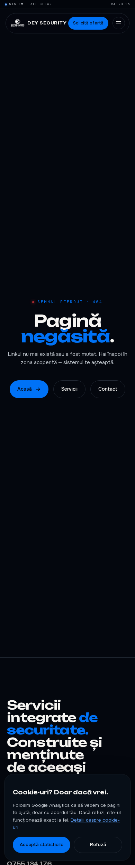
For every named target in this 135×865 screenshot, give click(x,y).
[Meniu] (118, 23)
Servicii (69, 389)
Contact (107, 389)
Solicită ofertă (88, 23)
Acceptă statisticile (41, 844)
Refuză (98, 844)
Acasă (24, 389)
